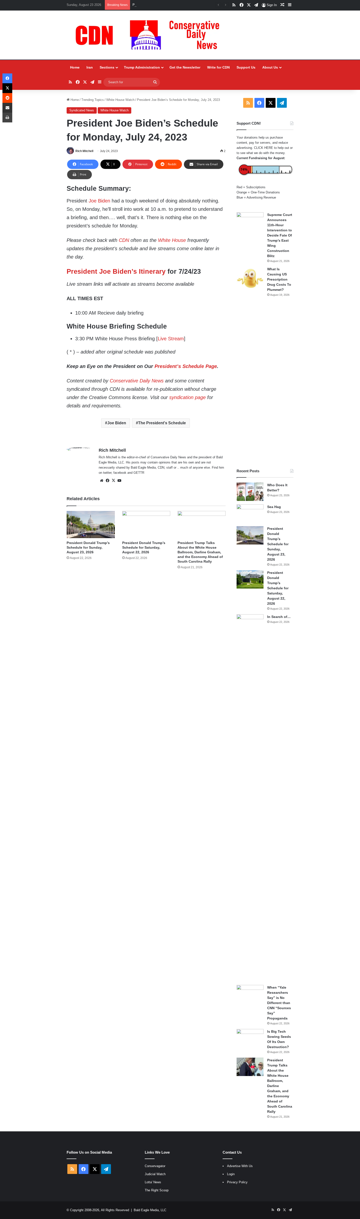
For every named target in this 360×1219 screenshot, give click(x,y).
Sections (107, 67)
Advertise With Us (240, 1166)
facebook (119, 472)
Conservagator (155, 1166)
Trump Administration (142, 67)
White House (172, 240)
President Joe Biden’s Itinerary (116, 271)
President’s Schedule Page (186, 366)
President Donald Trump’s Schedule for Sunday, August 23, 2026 (88, 547)
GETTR (138, 472)
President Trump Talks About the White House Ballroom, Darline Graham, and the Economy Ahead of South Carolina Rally (200, 552)
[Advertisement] (265, 382)
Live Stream (171, 338)
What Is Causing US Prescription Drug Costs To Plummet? (279, 279)
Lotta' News (153, 1182)
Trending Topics (92, 100)
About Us (270, 67)
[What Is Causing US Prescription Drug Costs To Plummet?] (250, 278)
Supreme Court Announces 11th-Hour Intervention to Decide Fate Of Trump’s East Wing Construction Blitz (279, 235)
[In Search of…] (250, 798)
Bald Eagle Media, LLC (150, 1210)
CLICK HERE (263, 148)
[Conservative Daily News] (150, 35)
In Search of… (279, 617)
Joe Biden (99, 200)
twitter (107, 472)
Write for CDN (218, 67)
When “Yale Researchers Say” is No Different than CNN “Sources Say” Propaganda (279, 1002)
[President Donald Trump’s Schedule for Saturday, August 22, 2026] (146, 524)
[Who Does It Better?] (250, 492)
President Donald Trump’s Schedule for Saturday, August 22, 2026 (179, 5)
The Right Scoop (156, 1190)
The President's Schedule (162, 423)
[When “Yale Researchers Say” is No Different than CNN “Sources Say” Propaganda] (250, 994)
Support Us (246, 67)
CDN (124, 240)
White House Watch (120, 100)
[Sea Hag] (250, 513)
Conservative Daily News (137, 380)
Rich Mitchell (84, 151)
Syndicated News (81, 110)
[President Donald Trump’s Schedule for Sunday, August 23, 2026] (91, 524)
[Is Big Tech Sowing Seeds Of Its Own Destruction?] (250, 1038)
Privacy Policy (237, 1182)
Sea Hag (274, 507)
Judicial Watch (155, 1174)
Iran (89, 67)
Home (75, 67)
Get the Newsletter (184, 67)
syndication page (187, 397)
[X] (113, 481)
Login (231, 1174)
